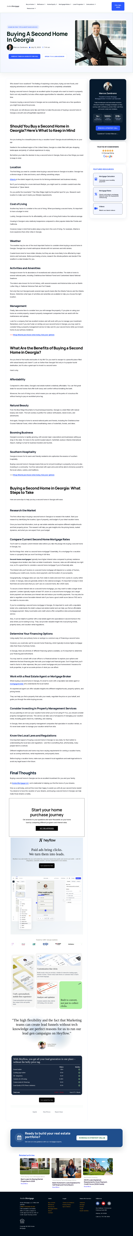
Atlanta (13, 179)
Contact (50, 1212)
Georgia (82, 1204)
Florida (82, 1206)
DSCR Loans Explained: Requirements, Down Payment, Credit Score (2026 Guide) (95, 1182)
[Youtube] (103, 1203)
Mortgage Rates (52, 1208)
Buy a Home (51, 1202)
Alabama (82, 1202)
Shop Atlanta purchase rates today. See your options (33, 335)
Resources (51, 1206)
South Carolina (84, 1210)
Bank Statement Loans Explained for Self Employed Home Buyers (66, 1184)
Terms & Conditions (68, 1202)
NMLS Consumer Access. (28, 1206)
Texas (81, 1208)
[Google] (109, 1203)
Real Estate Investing (90, 1177)
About (50, 1210)
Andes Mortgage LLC (20, 783)
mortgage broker (17, 684)
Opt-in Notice (66, 1206)
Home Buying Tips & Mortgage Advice (33, 1176)
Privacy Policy (67, 1204)
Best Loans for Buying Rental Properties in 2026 (32, 1180)
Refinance (51, 1204)
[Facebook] (97, 1203)
